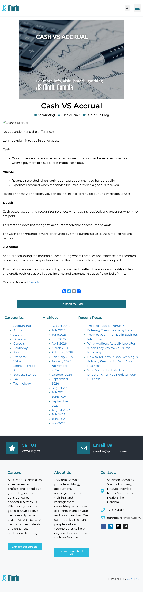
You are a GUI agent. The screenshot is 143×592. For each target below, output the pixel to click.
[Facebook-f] (103, 526)
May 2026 (59, 339)
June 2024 (59, 396)
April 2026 (59, 343)
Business (19, 339)
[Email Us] (83, 448)
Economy (20, 348)
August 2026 (61, 325)
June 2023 (59, 419)
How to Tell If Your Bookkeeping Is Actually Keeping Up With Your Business (112, 361)
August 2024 (61, 388)
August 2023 (61, 410)
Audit (17, 334)
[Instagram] (125, 526)
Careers (19, 343)
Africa (17, 330)
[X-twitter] (118, 526)
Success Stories (24, 374)
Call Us (29, 445)
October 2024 (62, 374)
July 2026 (58, 330)
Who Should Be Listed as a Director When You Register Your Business (111, 374)
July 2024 (59, 392)
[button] (127, 8)
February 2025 (62, 357)
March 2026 (60, 348)
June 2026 (59, 334)
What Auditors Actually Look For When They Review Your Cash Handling (111, 348)
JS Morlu (133, 579)
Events (18, 352)
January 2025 (61, 361)
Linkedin (33, 282)
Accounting (46, 115)
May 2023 (59, 423)
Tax (15, 379)
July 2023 (58, 414)
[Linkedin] (110, 526)
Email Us (102, 445)
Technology (22, 383)
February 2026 (62, 352)
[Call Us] (12, 448)
